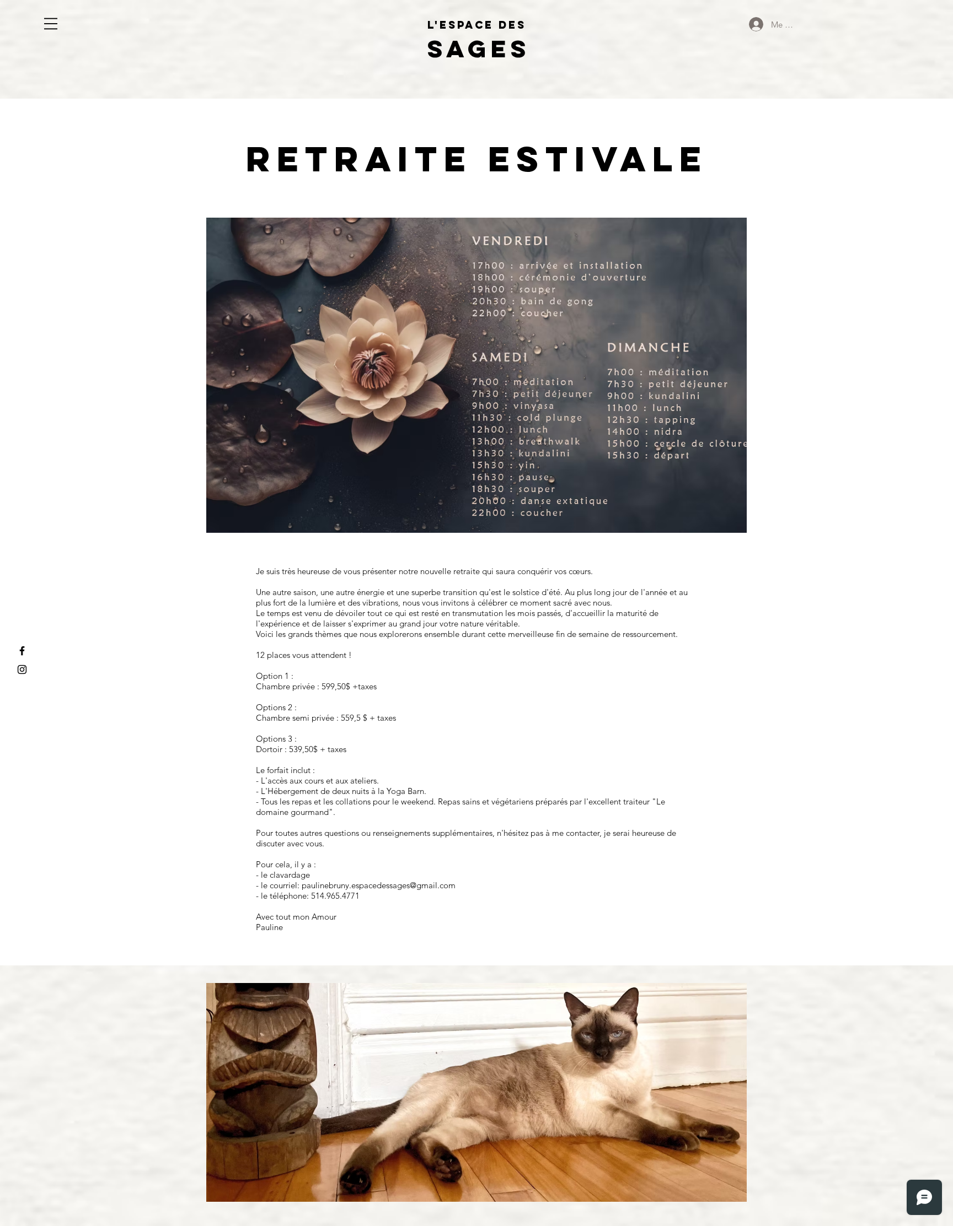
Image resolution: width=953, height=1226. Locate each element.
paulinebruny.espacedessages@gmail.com (379, 885)
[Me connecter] (755, 24)
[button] (50, 23)
